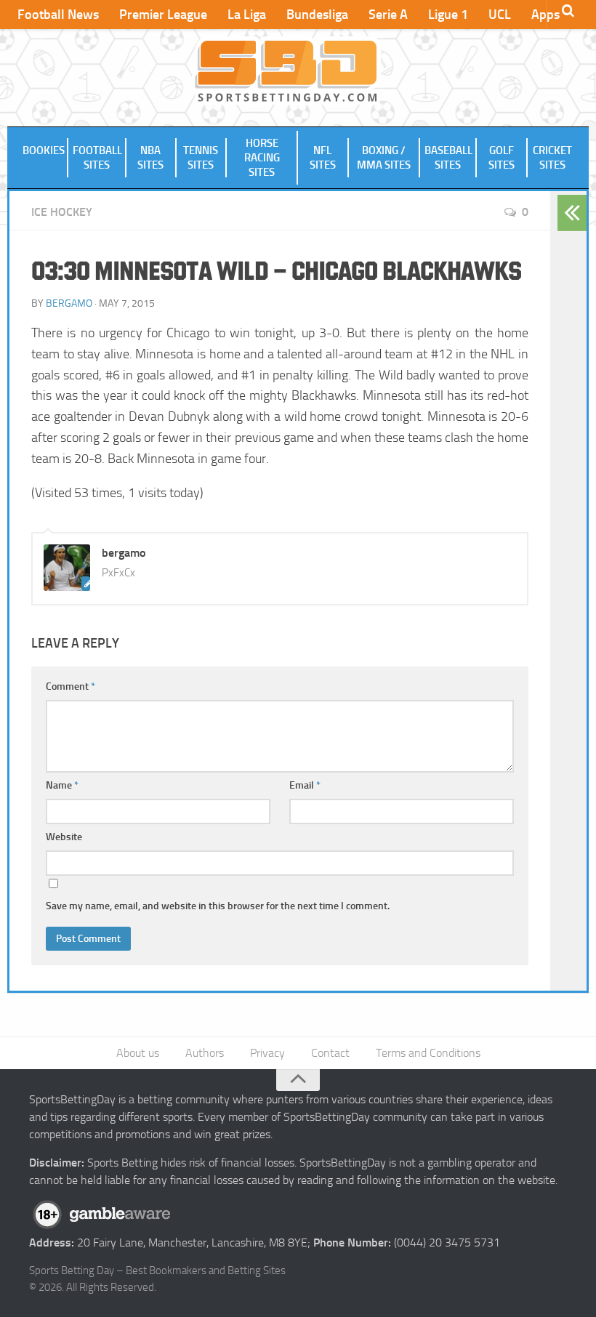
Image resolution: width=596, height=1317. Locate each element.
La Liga (246, 15)
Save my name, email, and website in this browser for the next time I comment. (218, 906)
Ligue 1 (448, 15)
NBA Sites (150, 158)
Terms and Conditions (428, 1053)
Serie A (388, 15)
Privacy (267, 1053)
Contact (330, 1053)
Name (62, 785)
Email (305, 785)
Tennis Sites (200, 158)
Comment (70, 686)
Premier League (163, 15)
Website (64, 837)
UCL (499, 15)
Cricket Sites (552, 158)
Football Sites (97, 158)
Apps (545, 15)
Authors (204, 1053)
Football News (58, 15)
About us (137, 1053)
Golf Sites (501, 158)
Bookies (44, 150)
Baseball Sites (448, 158)
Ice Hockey (61, 212)
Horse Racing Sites (262, 158)
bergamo (69, 303)
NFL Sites (323, 158)
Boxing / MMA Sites (384, 158)
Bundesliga (317, 15)
